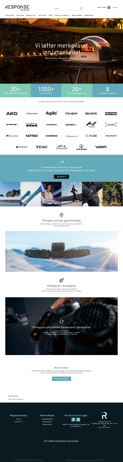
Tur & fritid (42, 15)
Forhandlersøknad (61, 379)
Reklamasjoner (47, 422)
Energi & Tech (31, 15)
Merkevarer (88, 15)
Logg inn (115, 7)
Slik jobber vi (61, 177)
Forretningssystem (71, 460)
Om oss (18, 419)
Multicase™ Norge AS (98, 460)
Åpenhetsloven (47, 424)
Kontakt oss (18, 422)
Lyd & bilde (20, 15)
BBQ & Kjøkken (77, 15)
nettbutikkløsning (82, 460)
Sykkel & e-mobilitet (62, 15)
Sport (51, 15)
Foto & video (9, 15)
